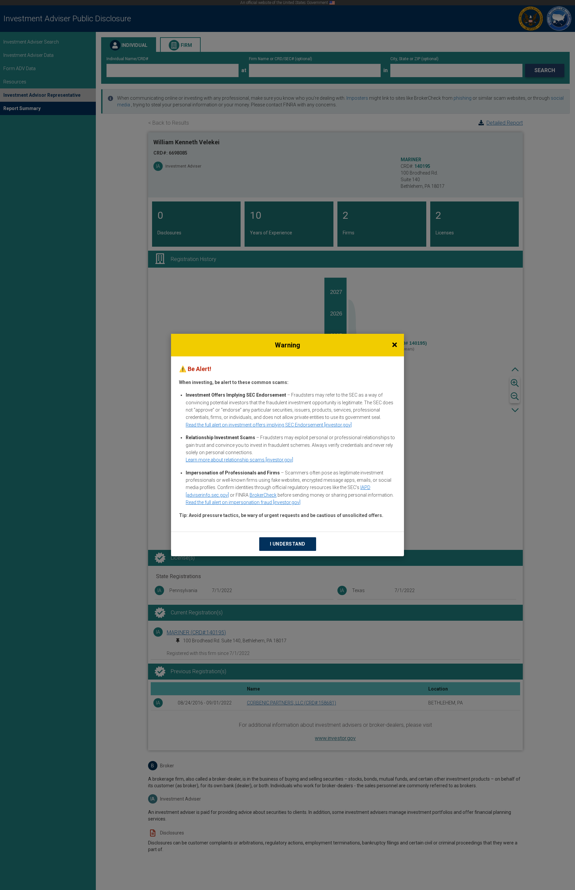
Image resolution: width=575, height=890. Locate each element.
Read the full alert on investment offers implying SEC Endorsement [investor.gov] (269, 425)
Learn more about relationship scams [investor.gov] (239, 459)
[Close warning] (395, 345)
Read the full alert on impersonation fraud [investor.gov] (243, 502)
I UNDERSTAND (287, 544)
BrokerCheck (263, 495)
